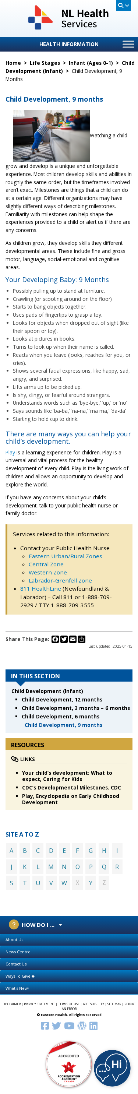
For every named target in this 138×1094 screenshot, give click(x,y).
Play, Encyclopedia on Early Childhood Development (70, 799)
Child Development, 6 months (60, 716)
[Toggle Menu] (128, 44)
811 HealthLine (41, 588)
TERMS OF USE (68, 1004)
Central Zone (46, 564)
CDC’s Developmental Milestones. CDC (71, 787)
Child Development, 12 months (62, 699)
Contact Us (16, 964)
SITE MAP (114, 1004)
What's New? (17, 988)
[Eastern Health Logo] (69, 28)
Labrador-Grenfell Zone (60, 580)
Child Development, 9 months (63, 724)
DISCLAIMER (12, 1004)
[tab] (69, 940)
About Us (14, 939)
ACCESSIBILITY (93, 1004)
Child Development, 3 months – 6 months (76, 707)
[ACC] (69, 1063)
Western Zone (48, 572)
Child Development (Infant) (47, 690)
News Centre (18, 951)
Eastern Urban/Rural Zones (65, 556)
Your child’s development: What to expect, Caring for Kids (67, 775)
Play (10, 452)
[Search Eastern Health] (123, 5)
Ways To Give (19, 976)
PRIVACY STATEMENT (39, 1004)
